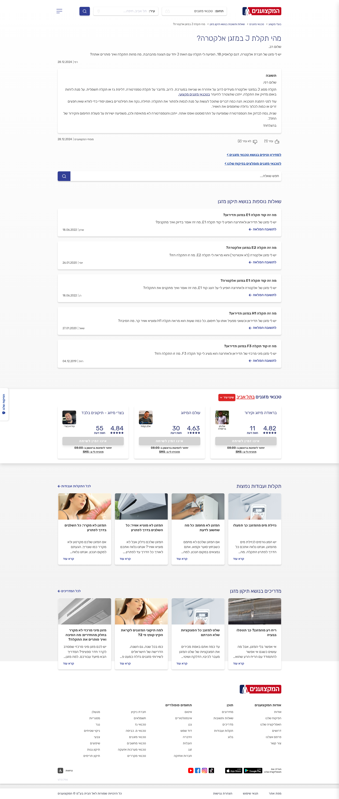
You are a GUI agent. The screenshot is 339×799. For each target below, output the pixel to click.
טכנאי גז (140, 724)
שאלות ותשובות (223, 718)
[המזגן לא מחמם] (198, 508)
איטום (188, 712)
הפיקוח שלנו (273, 718)
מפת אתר (275, 793)
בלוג (230, 737)
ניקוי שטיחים (92, 731)
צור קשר (275, 743)
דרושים (276, 731)
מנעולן (96, 712)
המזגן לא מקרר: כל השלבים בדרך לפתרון (85, 527)
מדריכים (227, 724)
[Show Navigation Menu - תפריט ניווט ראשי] (60, 11)
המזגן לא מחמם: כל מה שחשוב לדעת (202, 527)
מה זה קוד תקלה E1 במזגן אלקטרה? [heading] (248, 280)
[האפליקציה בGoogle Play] (253, 770)
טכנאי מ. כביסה (136, 731)
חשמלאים (140, 718)
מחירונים (227, 712)
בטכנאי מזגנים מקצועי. (194, 94)
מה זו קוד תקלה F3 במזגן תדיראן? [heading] (250, 346)
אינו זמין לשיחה (246, 441)
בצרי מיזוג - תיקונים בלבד (102, 413)
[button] (65, 770)
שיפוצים (95, 743)
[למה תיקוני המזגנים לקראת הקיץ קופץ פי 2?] (141, 613)
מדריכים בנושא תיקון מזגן (255, 591)
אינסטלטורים (183, 718)
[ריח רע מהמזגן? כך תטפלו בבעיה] (254, 613)
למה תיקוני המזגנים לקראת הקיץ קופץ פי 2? (142, 632)
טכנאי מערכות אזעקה (132, 749)
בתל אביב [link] (245, 397)
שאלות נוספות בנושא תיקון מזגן (249, 201)
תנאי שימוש (250, 793)
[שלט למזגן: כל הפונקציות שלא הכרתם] (198, 613)
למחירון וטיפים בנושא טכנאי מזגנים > (254, 155)
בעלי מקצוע (275, 24)
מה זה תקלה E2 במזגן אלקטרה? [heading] (251, 247)
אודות (277, 712)
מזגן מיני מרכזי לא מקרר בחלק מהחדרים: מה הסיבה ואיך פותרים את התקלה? (86, 635)
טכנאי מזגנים (256, 24)
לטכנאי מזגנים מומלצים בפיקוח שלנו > (253, 163)
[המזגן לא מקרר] (84, 508)
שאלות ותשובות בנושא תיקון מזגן (227, 24)
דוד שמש (186, 731)
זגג (190, 749)
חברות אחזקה (183, 756)
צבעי (97, 737)
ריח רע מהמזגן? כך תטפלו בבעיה (256, 632)
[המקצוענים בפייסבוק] (198, 770)
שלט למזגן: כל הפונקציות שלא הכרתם (200, 632)
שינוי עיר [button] (228, 397)
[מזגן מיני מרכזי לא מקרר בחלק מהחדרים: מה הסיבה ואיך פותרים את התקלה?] (84, 613)
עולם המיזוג (190, 413)
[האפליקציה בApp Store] (233, 770)
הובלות (187, 743)
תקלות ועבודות (223, 731)
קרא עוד (238, 559)
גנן (190, 724)
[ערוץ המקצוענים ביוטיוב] (191, 770)
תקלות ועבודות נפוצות (258, 486)
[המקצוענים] (261, 11)
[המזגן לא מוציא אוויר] (141, 508)
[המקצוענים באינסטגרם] (205, 770)
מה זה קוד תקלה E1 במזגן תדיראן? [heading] (249, 215)
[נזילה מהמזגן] (254, 508)
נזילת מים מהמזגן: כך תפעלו (254, 525)
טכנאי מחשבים (136, 743)
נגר (98, 724)
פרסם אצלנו (273, 737)
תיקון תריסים (91, 756)
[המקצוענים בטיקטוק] (211, 770)
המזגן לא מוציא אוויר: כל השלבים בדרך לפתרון (144, 527)
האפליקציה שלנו (270, 724)
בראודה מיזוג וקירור (260, 413)
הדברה (187, 737)
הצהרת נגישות (222, 793)
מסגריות (94, 718)
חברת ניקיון (138, 712)
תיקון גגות (93, 749)
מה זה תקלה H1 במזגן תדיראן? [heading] (252, 313)
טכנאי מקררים (136, 756)
